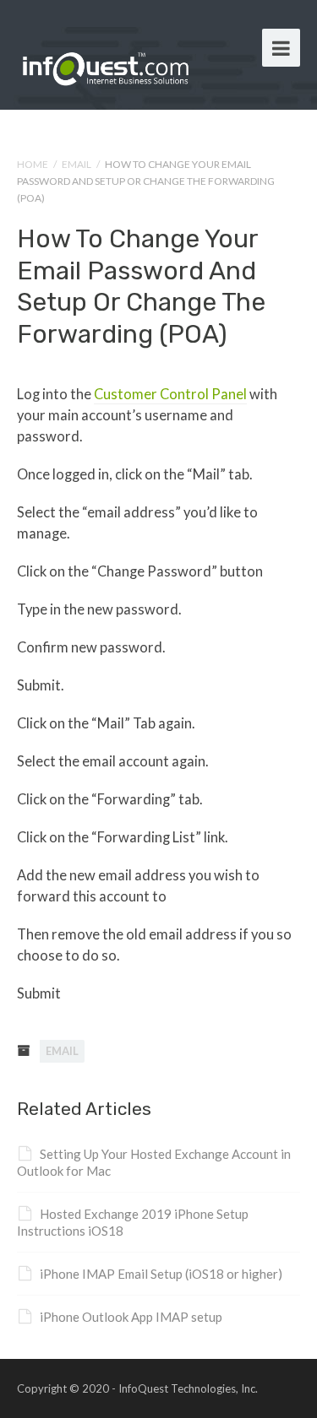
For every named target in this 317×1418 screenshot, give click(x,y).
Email (76, 164)
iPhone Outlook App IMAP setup (131, 1316)
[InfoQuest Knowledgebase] (105, 65)
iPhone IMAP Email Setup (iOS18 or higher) (161, 1273)
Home (32, 164)
